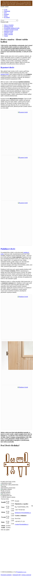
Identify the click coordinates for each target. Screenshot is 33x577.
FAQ (5, 12)
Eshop (5, 16)
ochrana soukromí (26, 575)
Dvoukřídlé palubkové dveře (11, 28)
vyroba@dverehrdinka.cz (21, 524)
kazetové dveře (5, 74)
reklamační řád (17, 575)
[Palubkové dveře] (23, 296)
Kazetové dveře (7, 67)
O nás (5, 9)
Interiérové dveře (8, 31)
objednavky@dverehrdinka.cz (23, 512)
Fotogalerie (7, 11)
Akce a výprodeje (9, 25)
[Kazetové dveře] (23, 112)
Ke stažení (7, 17)
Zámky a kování (8, 34)
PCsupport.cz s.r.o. (21, 572)
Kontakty (6, 14)
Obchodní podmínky (6, 575)
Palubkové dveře (8, 26)
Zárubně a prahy (8, 32)
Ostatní (6, 36)
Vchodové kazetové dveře (11, 29)
